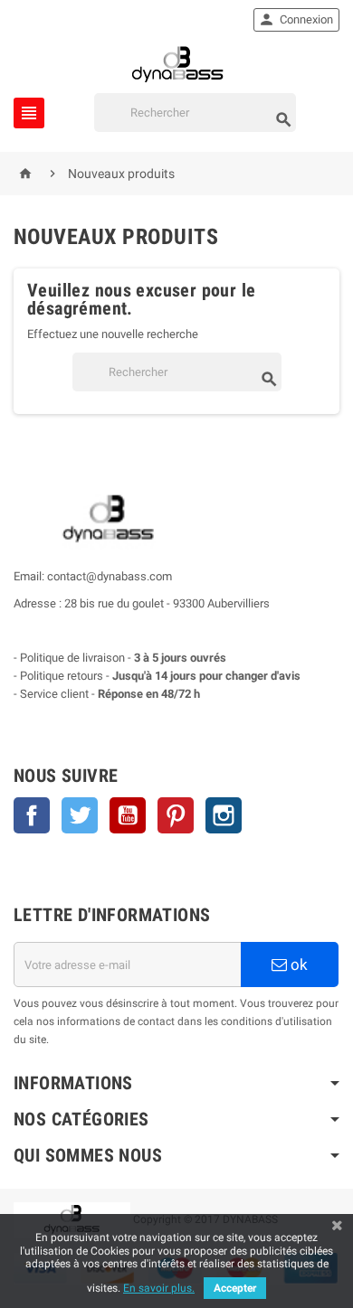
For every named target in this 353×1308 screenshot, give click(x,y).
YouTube (128, 815)
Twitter (80, 815)
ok (297, 964)
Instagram (223, 815)
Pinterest (175, 815)
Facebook (32, 815)
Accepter (235, 1288)
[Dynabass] (176, 63)
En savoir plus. (159, 1288)
